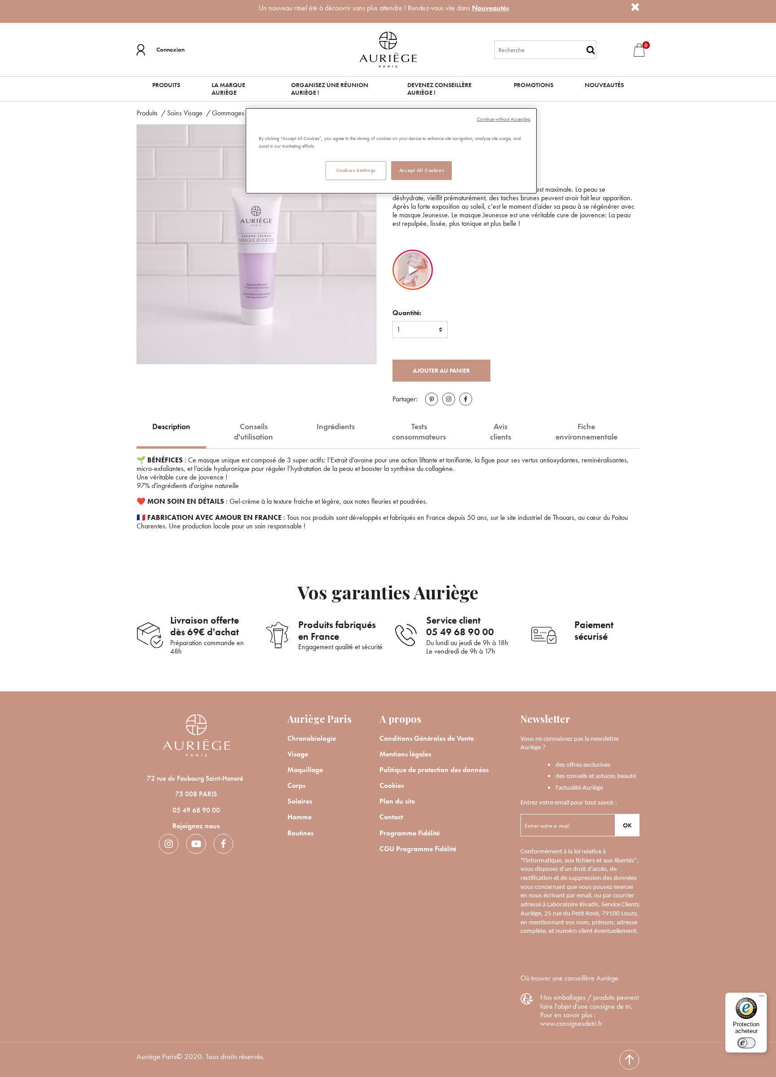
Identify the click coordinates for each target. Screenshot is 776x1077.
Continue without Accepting (503, 119)
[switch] (746, 1042)
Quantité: (406, 312)
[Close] (634, 7)
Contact (391, 817)
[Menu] (761, 998)
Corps (296, 785)
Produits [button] (166, 85)
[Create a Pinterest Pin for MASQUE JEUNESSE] (431, 399)
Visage (297, 754)
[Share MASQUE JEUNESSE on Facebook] (465, 399)
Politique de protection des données (434, 769)
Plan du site (397, 801)
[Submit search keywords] (590, 49)
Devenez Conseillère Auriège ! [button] (439, 89)
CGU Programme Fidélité (417, 848)
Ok (627, 825)
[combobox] (545, 49)
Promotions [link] (533, 85)
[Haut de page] (629, 1060)
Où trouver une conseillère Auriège (569, 978)
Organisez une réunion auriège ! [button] (329, 89)
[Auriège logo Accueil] (388, 48)
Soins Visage (185, 113)
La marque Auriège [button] (228, 89)
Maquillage (305, 769)
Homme (299, 817)
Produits (148, 113)
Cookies (391, 785)
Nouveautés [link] (604, 85)
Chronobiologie (311, 738)
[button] (161, 50)
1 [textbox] (399, 329)
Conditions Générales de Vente (426, 738)
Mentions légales (405, 754)
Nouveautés (490, 8)
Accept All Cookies (421, 170)
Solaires (299, 801)
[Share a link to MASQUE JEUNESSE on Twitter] (448, 399)
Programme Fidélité (409, 833)
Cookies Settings (355, 170)
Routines (300, 833)
